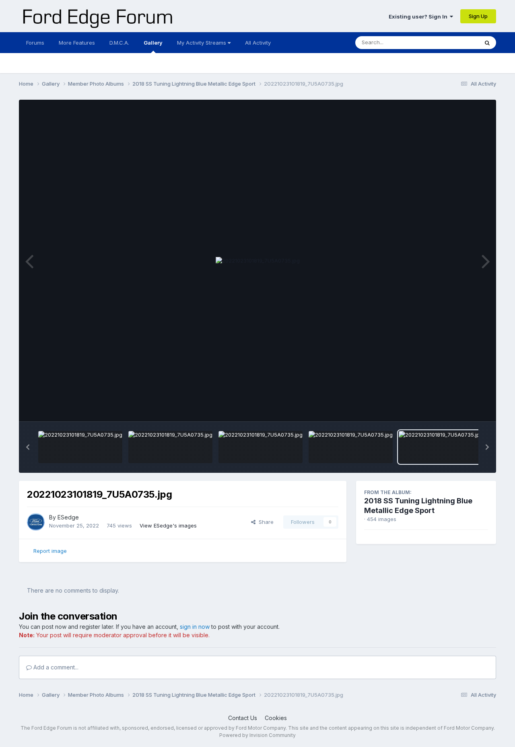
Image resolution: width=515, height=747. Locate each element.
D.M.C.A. (119, 42)
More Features (77, 42)
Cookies (276, 717)
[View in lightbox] (258, 261)
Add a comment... (55, 667)
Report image (50, 551)
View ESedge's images (168, 525)
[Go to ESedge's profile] (36, 522)
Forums (35, 42)
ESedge (68, 517)
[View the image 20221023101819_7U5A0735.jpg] (80, 447)
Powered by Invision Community (257, 735)
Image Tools (463, 407)
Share (264, 522)
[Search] (487, 42)
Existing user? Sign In (419, 16)
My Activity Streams (202, 42)
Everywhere (453, 42)
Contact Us (242, 717)
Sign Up (478, 16)
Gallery (153, 42)
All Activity (258, 42)
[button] (28, 447)
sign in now (195, 626)
